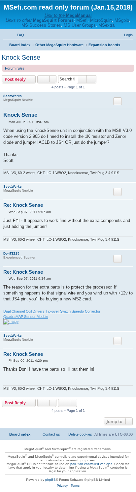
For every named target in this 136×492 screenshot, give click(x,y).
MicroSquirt (101, 20)
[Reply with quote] (117, 101)
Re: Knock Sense (23, 205)
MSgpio (122, 20)
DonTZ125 (11, 253)
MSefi (81, 20)
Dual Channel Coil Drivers (24, 311)
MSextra (106, 25)
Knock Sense (21, 57)
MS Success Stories (41, 25)
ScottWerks (12, 96)
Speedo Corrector (86, 311)
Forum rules (14, 68)
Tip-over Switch (58, 311)
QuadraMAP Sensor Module (25, 317)
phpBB (50, 479)
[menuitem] (17, 35)
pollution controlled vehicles (91, 464)
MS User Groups (80, 25)
